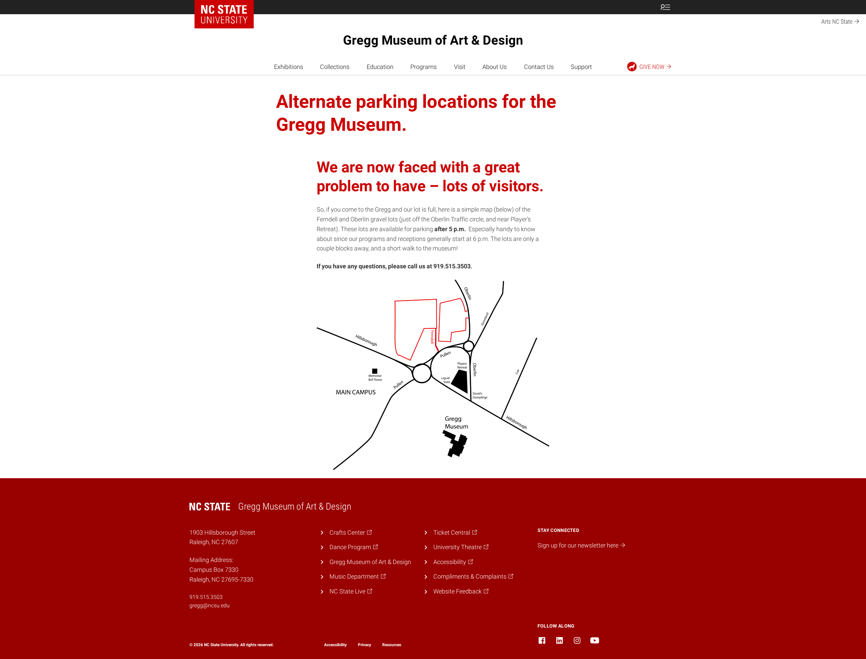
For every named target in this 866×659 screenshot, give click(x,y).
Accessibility (335, 644)
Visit (459, 66)
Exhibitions (288, 66)
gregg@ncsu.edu (209, 605)
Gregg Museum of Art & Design (433, 40)
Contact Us (539, 66)
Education (380, 66)
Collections (334, 66)
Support (581, 66)
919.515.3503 (206, 597)
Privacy (364, 644)
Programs (423, 66)
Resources (391, 644)
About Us (494, 66)
